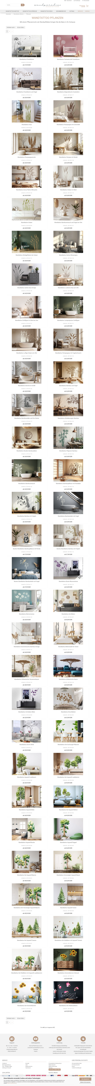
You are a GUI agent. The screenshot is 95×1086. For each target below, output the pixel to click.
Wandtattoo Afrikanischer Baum (68, 679)
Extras (72, 11)
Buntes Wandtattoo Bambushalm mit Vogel (26, 581)
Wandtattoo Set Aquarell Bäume (26, 875)
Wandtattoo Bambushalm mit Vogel (68, 516)
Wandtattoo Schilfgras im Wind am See (26, 320)
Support (12, 1043)
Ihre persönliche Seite (77, 1063)
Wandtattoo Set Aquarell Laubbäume (68, 777)
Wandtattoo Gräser (26, 222)
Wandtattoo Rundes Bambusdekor (27, 451)
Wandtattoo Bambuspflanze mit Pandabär (68, 483)
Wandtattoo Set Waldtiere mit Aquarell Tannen (68, 940)
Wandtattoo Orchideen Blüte (26, 712)
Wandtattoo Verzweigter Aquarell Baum (68, 875)
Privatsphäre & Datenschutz (55, 1063)
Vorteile (83, 1043)
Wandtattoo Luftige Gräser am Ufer (26, 353)
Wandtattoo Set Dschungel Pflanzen (68, 744)
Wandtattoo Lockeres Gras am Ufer (68, 287)
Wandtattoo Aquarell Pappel (68, 842)
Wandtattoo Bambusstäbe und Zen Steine (26, 418)
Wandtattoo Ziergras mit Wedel (68, 157)
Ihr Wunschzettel (76, 1064)
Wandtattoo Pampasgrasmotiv (27, 157)
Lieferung (59, 1043)
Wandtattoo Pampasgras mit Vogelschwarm (68, 353)
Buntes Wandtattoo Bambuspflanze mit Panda (26, 549)
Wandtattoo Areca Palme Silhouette (26, 190)
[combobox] (11, 27)
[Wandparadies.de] (47, 5)
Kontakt (27, 1063)
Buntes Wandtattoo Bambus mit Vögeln (68, 549)
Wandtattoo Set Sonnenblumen (26, 1005)
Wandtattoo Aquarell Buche (27, 842)
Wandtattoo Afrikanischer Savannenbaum (26, 679)
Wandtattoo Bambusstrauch (26, 483)
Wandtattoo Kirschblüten (68, 712)
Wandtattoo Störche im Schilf (26, 385)
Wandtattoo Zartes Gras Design (26, 287)
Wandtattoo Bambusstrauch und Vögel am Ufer (68, 222)
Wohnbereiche (61, 11)
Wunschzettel (86, 0)
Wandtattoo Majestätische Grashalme (68, 92)
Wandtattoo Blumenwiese (26, 614)
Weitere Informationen (85, 1082)
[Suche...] (23, 5)
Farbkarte (4, 1063)
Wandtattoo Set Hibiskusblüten (68, 1005)
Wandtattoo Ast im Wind (27, 744)
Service (80, 11)
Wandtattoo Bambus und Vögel (68, 385)
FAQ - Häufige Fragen (7, 1066)
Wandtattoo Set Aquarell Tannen (26, 940)
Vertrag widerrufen (54, 1069)
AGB (26, 1064)
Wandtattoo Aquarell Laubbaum (26, 777)
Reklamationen (28, 1066)
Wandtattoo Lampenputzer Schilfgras (68, 320)
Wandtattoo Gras (27, 124)
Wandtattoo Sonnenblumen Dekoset (68, 973)
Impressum (28, 1067)
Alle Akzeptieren (85, 1079)
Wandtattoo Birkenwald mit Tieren (68, 646)
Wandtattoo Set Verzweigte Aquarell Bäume (27, 907)
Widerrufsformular (53, 1066)
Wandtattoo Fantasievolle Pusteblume (68, 59)
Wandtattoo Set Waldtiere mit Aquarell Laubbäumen (26, 973)
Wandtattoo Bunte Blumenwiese (68, 581)
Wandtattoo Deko (46, 11)
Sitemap (50, 1067)
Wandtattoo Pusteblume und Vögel (26, 92)
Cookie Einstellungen (76, 1067)
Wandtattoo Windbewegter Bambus (68, 418)
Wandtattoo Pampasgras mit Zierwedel (68, 124)
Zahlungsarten (35, 1043)
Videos (87, 11)
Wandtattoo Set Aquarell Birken (68, 810)
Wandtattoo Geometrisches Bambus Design (27, 646)
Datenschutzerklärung (11, 1083)
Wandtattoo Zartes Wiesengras (68, 255)
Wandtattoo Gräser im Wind (68, 190)
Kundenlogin (77, 0)
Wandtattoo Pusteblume (26, 59)
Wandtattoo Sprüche (30, 11)
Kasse (73, 1066)
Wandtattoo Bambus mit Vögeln (26, 516)
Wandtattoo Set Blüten (68, 614)
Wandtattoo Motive (12, 11)
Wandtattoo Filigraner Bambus (68, 451)
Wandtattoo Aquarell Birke (26, 810)
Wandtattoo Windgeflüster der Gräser (27, 255)
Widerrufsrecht (52, 1064)
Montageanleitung (6, 1064)
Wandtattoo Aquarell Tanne (68, 907)
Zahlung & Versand (6, 1067)
